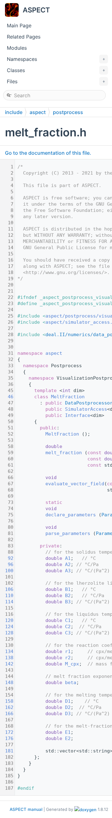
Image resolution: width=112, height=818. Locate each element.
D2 (68, 707)
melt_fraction (63, 452)
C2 (68, 626)
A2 (68, 564)
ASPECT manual (26, 809)
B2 (68, 595)
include (13, 112)
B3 (68, 602)
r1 (68, 651)
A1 (68, 558)
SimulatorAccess (86, 409)
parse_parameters (67, 533)
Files (56, 81)
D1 (68, 701)
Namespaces (56, 59)
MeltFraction (68, 397)
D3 (68, 713)
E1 (68, 732)
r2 (68, 657)
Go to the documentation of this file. (48, 153)
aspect (38, 112)
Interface (77, 415)
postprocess (68, 112)
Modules (17, 48)
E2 (68, 738)
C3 (68, 633)
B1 (68, 589)
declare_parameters (70, 515)
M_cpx (72, 664)
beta (70, 682)
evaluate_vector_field (74, 484)
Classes (56, 70)
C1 (68, 620)
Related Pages (23, 37)
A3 (68, 571)
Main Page (19, 25)
